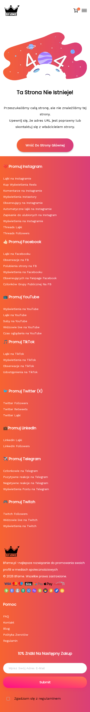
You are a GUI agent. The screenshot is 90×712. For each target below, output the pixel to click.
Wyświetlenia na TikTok (19, 360)
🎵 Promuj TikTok (19, 341)
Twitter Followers (15, 403)
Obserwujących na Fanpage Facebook (30, 278)
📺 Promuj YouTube (21, 296)
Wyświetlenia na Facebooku (22, 272)
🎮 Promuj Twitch (19, 501)
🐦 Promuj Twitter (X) (23, 391)
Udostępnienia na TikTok (20, 372)
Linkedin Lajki (12, 440)
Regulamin (10, 640)
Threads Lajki (12, 227)
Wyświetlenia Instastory (19, 196)
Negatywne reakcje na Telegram (25, 483)
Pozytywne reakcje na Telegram (25, 477)
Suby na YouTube (15, 321)
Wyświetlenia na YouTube (21, 309)
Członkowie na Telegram (20, 470)
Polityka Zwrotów (15, 634)
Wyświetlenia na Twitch (19, 526)
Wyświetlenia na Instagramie (23, 221)
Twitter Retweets (15, 409)
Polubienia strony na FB (20, 266)
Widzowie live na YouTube (21, 327)
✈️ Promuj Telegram (22, 458)
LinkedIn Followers (16, 446)
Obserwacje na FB (16, 260)
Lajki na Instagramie (17, 178)
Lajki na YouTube (15, 315)
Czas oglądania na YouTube (22, 333)
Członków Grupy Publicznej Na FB (27, 284)
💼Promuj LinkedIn (19, 428)
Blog (6, 628)
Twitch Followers (15, 513)
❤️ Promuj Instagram (22, 166)
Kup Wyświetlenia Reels (20, 184)
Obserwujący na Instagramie (23, 202)
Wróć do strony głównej (45, 145)
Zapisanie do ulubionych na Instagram (30, 215)
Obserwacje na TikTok (18, 366)
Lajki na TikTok (13, 353)
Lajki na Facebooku (16, 253)
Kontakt (8, 622)
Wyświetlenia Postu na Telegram (26, 489)
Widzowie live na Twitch (20, 520)
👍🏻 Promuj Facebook (22, 241)
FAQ (6, 616)
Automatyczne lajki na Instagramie (27, 209)
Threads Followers (16, 233)
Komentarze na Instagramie (22, 190)
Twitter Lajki (12, 415)
